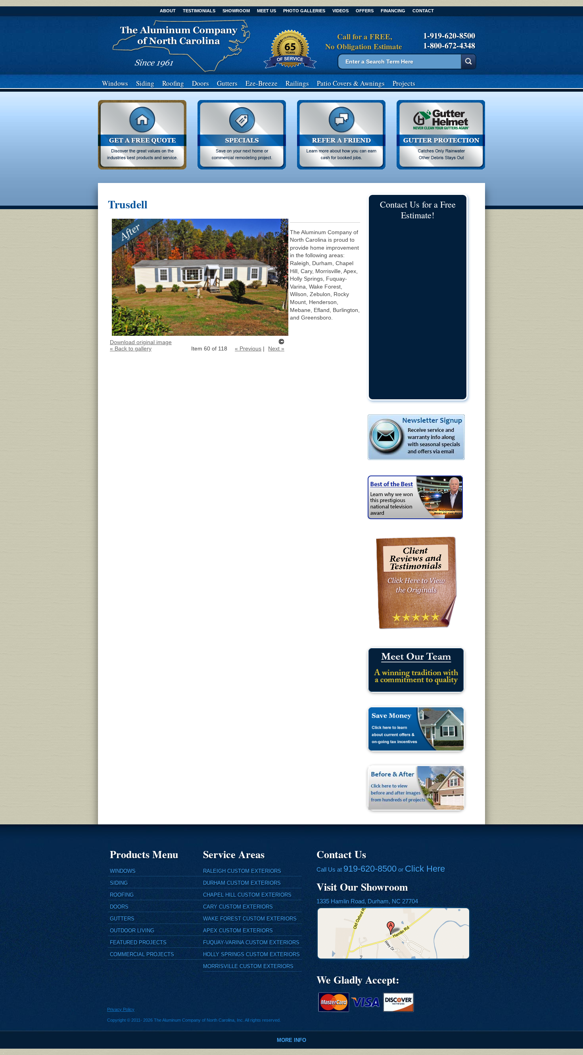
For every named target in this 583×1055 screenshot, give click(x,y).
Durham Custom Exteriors (242, 883)
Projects (404, 83)
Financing (393, 10)
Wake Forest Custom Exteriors (250, 919)
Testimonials (199, 10)
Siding (145, 83)
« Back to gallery (131, 348)
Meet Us (266, 10)
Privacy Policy (120, 1009)
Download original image (141, 342)
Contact (423, 10)
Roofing (173, 83)
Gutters (227, 83)
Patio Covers (351, 83)
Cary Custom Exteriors (238, 907)
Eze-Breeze (261, 83)
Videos (340, 10)
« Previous (248, 348)
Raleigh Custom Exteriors (242, 871)
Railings (297, 83)
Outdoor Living (132, 931)
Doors (200, 83)
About (168, 10)
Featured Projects (138, 942)
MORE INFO (291, 1040)
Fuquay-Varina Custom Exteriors (251, 942)
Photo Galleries (304, 10)
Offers (365, 10)
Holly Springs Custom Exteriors (251, 954)
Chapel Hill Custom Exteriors (247, 895)
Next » (276, 348)
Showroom (236, 10)
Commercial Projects (142, 954)
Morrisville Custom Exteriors (248, 966)
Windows (115, 83)
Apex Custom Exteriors (238, 931)
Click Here (425, 869)
